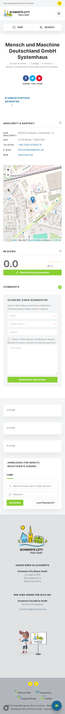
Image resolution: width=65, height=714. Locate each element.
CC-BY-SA (56, 240)
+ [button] (8, 170)
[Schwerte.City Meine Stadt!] (17, 13)
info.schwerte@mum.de (31, 149)
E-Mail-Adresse (17, 324)
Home (23, 63)
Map (20, 27)
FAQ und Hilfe (24, 692)
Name (13, 315)
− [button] (8, 175)
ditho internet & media (32, 709)
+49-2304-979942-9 (30, 144)
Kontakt (48, 698)
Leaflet (14, 240)
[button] (6, 708)
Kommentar (16, 348)
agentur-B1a (28, 705)
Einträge (35, 63)
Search (49, 27)
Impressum (49, 709)
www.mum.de (25, 154)
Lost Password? (45, 502)
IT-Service (47, 63)
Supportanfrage (28, 698)
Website (13, 332)
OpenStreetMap (34, 240)
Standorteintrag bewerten (17, 100)
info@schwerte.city (36, 609)
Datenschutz (46, 692)
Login (10, 474)
